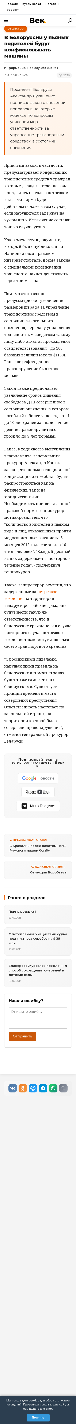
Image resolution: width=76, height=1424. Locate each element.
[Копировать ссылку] (63, 1088)
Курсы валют (31, 3)
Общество (16, 28)
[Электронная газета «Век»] (38, 20)
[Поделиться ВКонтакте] (12, 1088)
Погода (51, 3)
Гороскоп (12, 9)
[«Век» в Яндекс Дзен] (37, 792)
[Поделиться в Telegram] (43, 1088)
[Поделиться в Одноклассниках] (23, 1088)
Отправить (22, 1036)
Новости (11, 3)
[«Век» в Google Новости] (38, 778)
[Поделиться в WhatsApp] (53, 1088)
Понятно (38, 1417)
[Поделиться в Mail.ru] (33, 1088)
